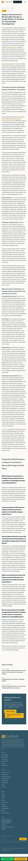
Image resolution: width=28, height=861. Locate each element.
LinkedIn (3, 829)
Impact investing (12, 47)
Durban (3, 784)
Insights (7, 8)
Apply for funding (17, 1)
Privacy (24, 841)
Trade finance (4, 765)
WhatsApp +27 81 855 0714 (7, 827)
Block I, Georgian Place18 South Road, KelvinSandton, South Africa (6, 821)
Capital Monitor (4, 806)
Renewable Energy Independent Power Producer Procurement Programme (13, 118)
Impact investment (6, 64)
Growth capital (4, 756)
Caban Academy (5, 808)
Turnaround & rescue (6, 776)
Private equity (4, 774)
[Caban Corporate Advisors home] (6, 2)
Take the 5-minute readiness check (14, 715)
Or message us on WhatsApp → (11, 719)
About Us (3, 796)
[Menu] (25, 1)
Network (3, 810)
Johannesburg (4, 782)
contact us (8, 646)
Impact (2, 800)
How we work (4, 802)
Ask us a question (20, 859)
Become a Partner (5, 812)
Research (3, 804)
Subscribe (23, 839)
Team (2, 798)
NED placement (4, 780)
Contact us (3, 824)
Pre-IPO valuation (5, 778)
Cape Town (4, 786)
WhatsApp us (8, 859)
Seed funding (4, 759)
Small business (4, 761)
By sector (3, 763)
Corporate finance (5, 772)
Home (3, 8)
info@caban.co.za (5, 850)
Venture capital (4, 754)
